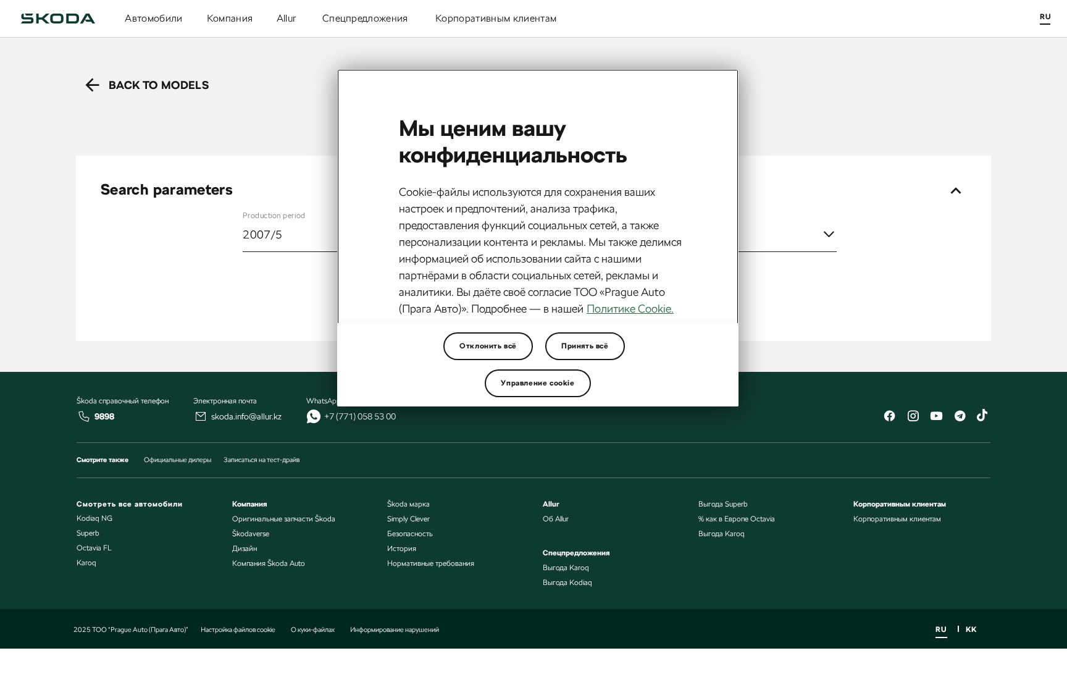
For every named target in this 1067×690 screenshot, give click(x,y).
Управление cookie (537, 383)
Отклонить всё (488, 346)
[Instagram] (912, 417)
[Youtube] (936, 417)
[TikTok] (983, 417)
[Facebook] (889, 417)
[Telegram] (959, 417)
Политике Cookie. (630, 308)
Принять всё (585, 346)
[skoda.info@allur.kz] (200, 416)
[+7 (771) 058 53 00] (313, 416)
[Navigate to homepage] (58, 18)
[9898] (84, 416)
